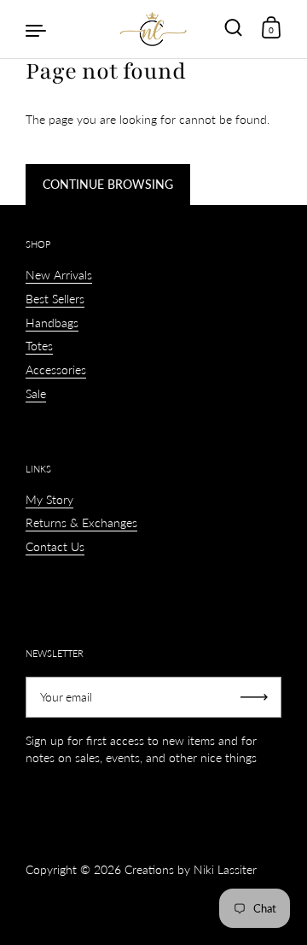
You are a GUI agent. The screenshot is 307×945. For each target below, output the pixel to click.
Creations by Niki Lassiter (191, 869)
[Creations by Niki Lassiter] (153, 29)
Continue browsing (108, 184)
